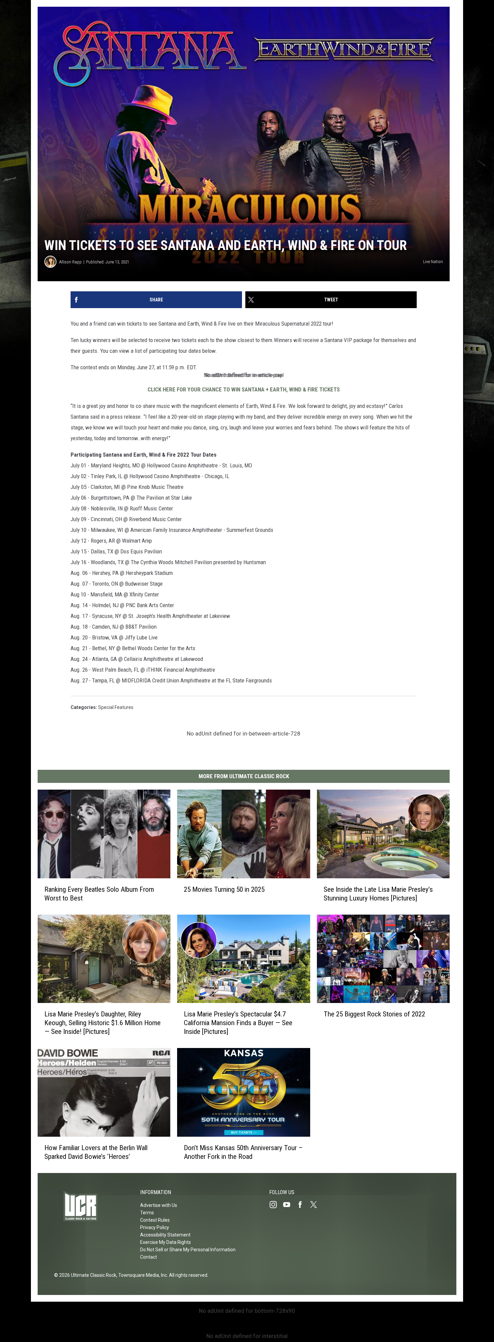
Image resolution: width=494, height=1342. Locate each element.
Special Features (115, 707)
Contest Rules (155, 1220)
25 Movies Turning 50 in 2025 (224, 889)
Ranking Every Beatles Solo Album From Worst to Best (99, 893)
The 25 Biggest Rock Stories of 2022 (374, 1014)
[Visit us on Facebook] (303, 1205)
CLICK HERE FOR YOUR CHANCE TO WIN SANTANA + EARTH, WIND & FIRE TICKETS (244, 389)
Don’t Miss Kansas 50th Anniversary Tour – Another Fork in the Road (243, 1152)
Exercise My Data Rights (165, 1242)
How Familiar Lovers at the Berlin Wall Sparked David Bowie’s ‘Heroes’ (96, 1152)
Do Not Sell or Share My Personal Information (188, 1249)
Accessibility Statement (165, 1235)
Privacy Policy (154, 1227)
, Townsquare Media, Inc (141, 1275)
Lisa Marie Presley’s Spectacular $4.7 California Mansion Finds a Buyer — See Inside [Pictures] (238, 1023)
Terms (147, 1212)
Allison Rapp (70, 261)
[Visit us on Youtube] (289, 1205)
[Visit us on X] (316, 1205)
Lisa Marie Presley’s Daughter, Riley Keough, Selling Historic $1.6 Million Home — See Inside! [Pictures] (102, 1023)
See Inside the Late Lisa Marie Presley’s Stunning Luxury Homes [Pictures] (378, 893)
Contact (148, 1257)
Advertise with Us (158, 1205)
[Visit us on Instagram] (276, 1205)
